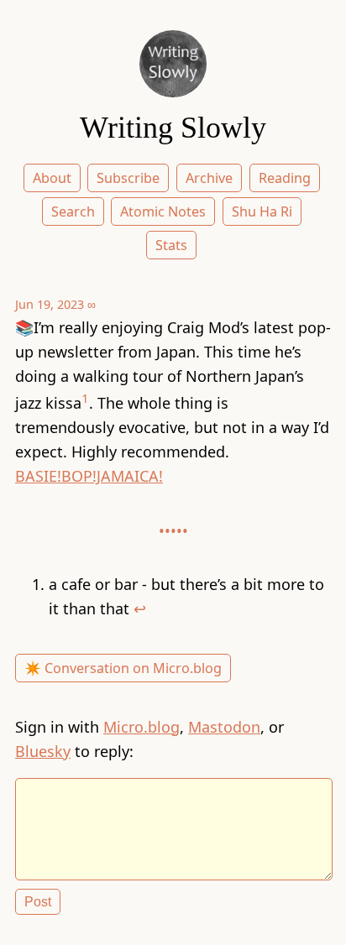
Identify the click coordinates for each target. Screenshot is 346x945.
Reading (285, 178)
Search (73, 211)
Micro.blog (141, 727)
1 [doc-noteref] (85, 397)
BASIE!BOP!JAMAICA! (89, 476)
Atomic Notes (163, 211)
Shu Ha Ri (262, 211)
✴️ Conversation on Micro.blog (123, 668)
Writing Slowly (173, 127)
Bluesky (43, 751)
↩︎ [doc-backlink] (140, 608)
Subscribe (128, 178)
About (52, 178)
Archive (209, 178)
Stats (171, 245)
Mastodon (224, 727)
